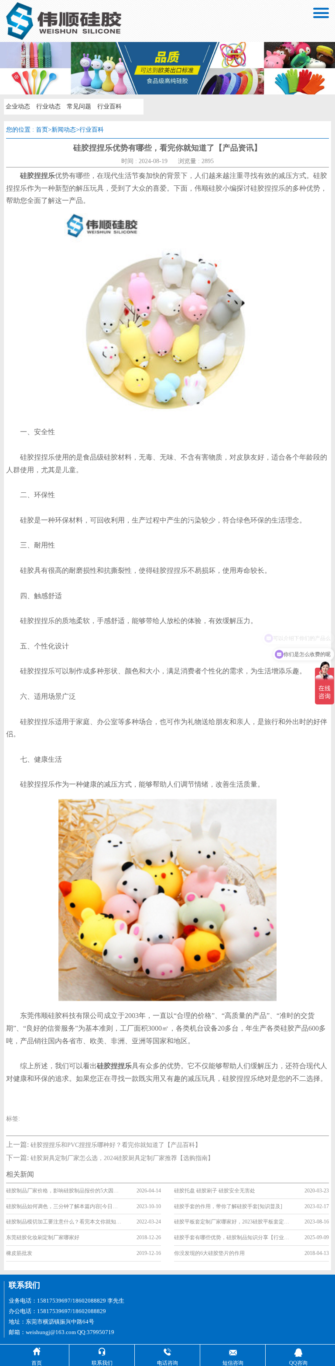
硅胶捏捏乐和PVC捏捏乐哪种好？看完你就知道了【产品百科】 (116, 1145)
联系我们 (24, 1285)
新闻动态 (63, 129)
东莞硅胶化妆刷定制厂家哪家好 (42, 1237)
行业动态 (48, 106)
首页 (42, 129)
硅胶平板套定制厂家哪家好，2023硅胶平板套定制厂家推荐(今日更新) (232, 1222)
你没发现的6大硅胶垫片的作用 (209, 1253)
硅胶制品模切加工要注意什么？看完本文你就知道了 (64, 1222)
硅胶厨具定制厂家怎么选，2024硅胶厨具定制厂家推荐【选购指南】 (122, 1158)
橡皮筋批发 (19, 1253)
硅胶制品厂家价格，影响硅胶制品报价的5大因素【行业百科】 (64, 1191)
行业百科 (109, 106)
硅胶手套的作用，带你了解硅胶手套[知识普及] (228, 1206)
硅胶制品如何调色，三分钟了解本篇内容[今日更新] (64, 1206)
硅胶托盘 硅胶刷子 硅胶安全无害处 (214, 1191)
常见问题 (79, 106)
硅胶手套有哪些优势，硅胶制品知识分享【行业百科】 (232, 1237)
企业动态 (18, 106)
